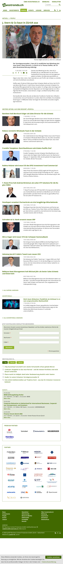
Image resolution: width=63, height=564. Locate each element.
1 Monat (20, 362)
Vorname (7, 333)
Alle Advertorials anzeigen (13, 318)
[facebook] (18, 73)
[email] (23, 73)
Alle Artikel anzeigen (11, 290)
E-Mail (6, 342)
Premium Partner (11, 426)
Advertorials (7, 296)
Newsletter (56, 2)
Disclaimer (44, 517)
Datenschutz (45, 519)
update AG (12, 534)
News (5, 10)
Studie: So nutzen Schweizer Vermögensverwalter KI (22, 377)
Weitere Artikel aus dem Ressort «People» (18, 109)
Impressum (44, 516)
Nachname (7, 337)
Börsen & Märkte (27, 516)
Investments (14, 10)
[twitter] (20, 73)
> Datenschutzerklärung (48, 562)
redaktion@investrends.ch (10, 529)
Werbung (45, 2)
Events (31, 10)
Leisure (38, 10)
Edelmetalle (25, 517)
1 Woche (12, 362)
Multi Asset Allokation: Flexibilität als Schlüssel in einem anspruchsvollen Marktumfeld (41, 300)
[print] (26, 73)
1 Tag (5, 362)
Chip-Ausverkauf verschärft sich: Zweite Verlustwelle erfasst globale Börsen (30, 367)
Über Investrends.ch (32, 2)
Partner (7, 447)
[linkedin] (12, 73)
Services (47, 10)
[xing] (15, 73)
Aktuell (5, 18)
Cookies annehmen (53, 557)
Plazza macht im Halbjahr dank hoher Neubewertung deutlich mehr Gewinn (30, 374)
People (23, 10)
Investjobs (25, 519)
